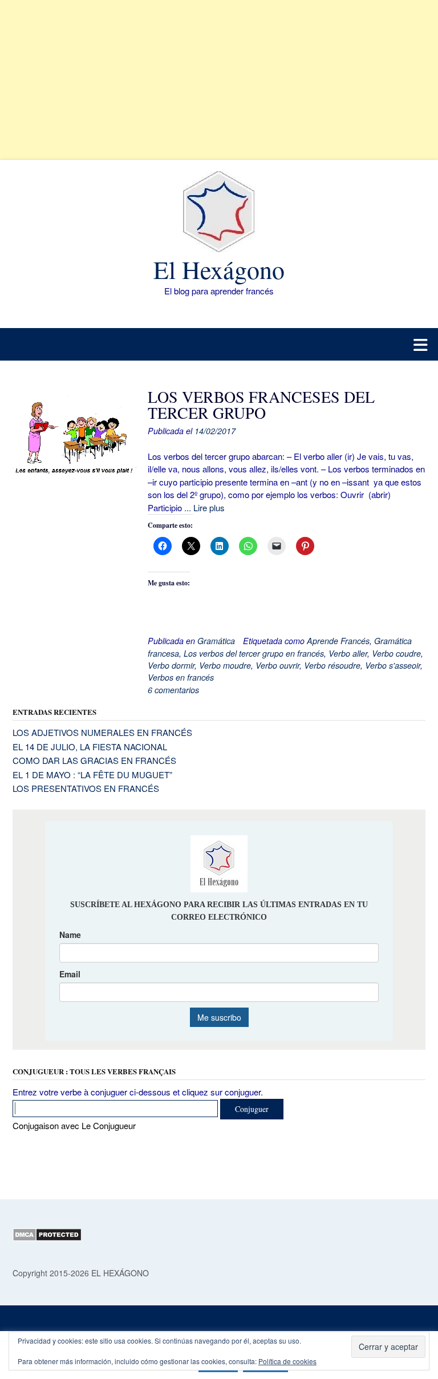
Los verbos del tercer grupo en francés (254, 653)
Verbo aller (347, 653)
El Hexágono (219, 269)
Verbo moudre (225, 665)
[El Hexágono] (219, 211)
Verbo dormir (171, 665)
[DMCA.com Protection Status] (47, 1238)
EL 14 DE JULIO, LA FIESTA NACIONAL (90, 747)
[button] (219, 344)
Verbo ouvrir (277, 665)
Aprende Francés (338, 640)
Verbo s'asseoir (392, 665)
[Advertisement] (219, 80)
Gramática (216, 640)
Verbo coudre (396, 653)
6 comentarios (173, 689)
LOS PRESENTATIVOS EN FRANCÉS (86, 788)
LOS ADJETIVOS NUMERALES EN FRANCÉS (102, 732)
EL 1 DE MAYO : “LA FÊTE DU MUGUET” (92, 775)
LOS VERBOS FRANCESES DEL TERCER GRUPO (261, 404)
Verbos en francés (181, 677)
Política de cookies (287, 1361)
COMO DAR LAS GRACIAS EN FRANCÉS (94, 760)
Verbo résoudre (332, 665)
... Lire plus (204, 507)
